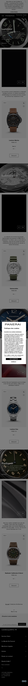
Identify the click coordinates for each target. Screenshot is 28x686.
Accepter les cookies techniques (13, 331)
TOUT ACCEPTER (13, 359)
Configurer (13, 361)
